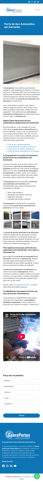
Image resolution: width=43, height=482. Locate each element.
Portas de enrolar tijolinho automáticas (21, 149)
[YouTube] (37, 2)
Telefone (7, 392)
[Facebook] (28, 2)
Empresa (7, 380)
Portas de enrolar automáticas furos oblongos (23, 151)
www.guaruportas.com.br (21, 285)
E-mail (6, 398)
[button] (35, 9)
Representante (8, 386)
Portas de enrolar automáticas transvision (22, 147)
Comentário (8, 404)
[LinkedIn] (34, 2)
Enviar (21, 415)
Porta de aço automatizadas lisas (19, 144)
